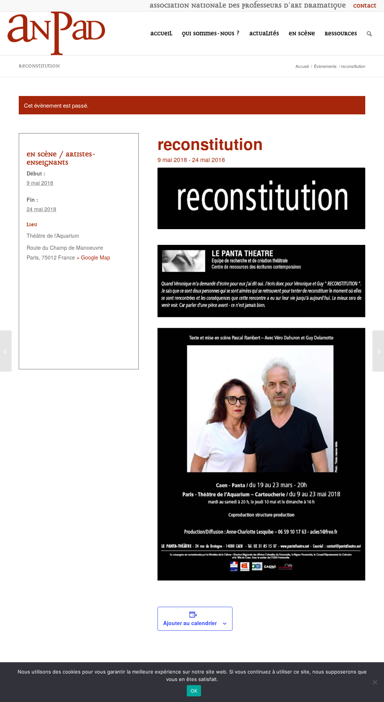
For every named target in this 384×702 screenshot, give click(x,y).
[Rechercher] (369, 33)
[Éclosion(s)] (378, 351)
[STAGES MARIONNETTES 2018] (6, 351)
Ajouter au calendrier (190, 623)
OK (194, 691)
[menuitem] (363, 6)
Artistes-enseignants (61, 158)
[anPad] (56, 33)
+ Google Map (93, 257)
